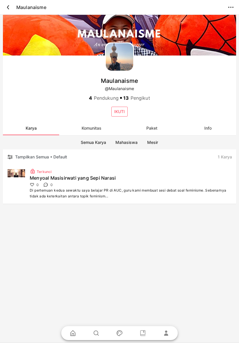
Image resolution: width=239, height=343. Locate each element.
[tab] (31, 128)
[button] (119, 112)
